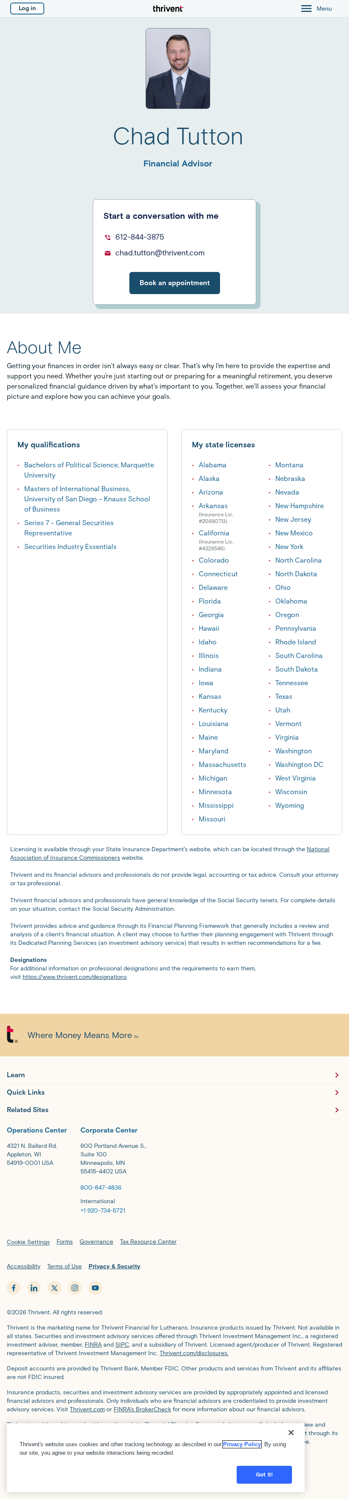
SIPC (122, 1344)
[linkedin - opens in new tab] (34, 1287)
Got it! (264, 1474)
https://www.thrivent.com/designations (75, 977)
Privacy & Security (114, 1266)
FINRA (93, 1344)
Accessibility (23, 1266)
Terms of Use (64, 1266)
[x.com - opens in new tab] (54, 1287)
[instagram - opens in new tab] (75, 1287)
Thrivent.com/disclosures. (194, 1353)
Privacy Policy (242, 1444)
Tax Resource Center (148, 1241)
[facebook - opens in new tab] (13, 1287)
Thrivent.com (87, 1409)
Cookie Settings (28, 1242)
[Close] (291, 1432)
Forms (65, 1241)
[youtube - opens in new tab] (95, 1287)
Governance (96, 1241)
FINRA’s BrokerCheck (142, 1409)
